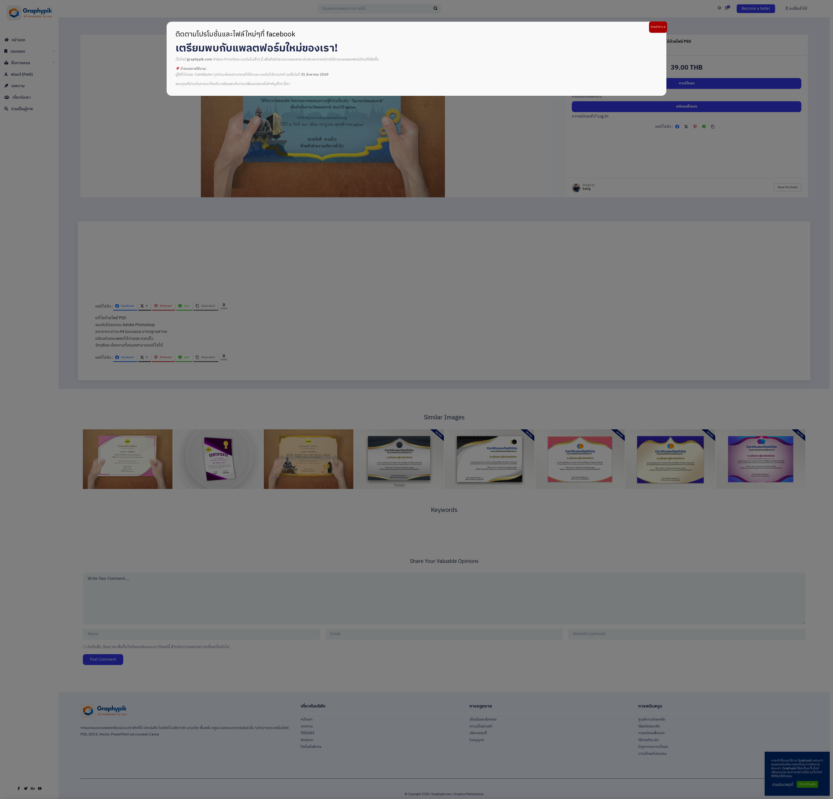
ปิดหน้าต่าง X (658, 27)
